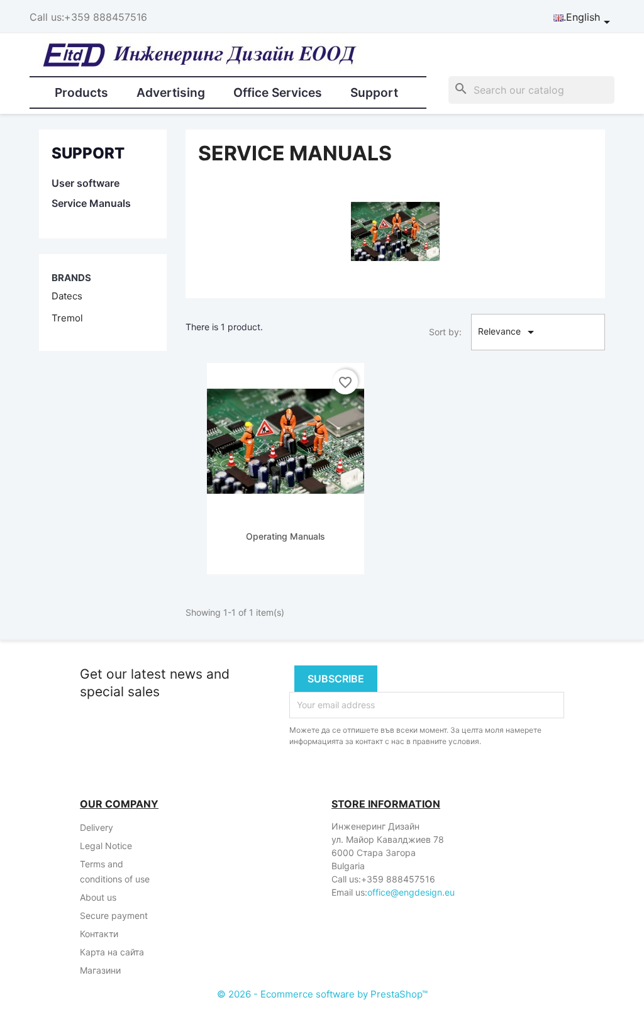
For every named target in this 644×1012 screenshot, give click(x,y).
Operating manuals (285, 536)
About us (98, 897)
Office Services (277, 92)
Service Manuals (91, 203)
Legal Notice (106, 845)
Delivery (96, 827)
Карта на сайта (112, 952)
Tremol (67, 318)
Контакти (99, 933)
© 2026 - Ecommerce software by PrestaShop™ (322, 994)
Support (374, 92)
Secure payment (114, 915)
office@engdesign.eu (411, 892)
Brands (71, 278)
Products (81, 92)
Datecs (67, 296)
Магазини (100, 970)
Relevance (508, 332)
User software (85, 183)
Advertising (170, 92)
